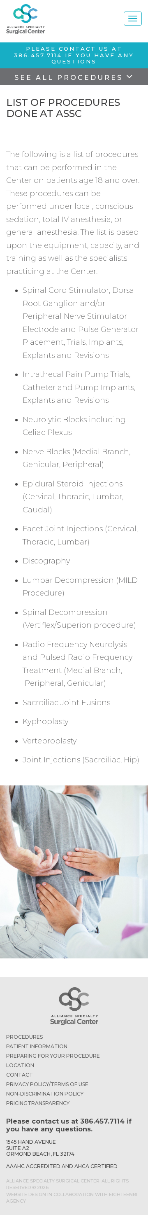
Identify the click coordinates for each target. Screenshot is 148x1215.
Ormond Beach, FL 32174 (40, 1154)
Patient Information (36, 1046)
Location (20, 1065)
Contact (19, 1075)
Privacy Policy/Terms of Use (47, 1084)
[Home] (25, 19)
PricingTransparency (37, 1103)
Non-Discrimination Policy (44, 1094)
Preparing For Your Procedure (53, 1056)
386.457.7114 (38, 55)
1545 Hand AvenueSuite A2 (31, 1145)
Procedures (24, 1037)
